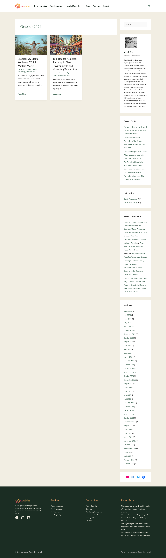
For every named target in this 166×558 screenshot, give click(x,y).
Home (36, 6)
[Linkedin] (28, 517)
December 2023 (130, 368)
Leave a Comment (24, 69)
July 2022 (127, 429)
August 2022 (128, 426)
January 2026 (129, 330)
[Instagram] (127, 477)
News (88, 6)
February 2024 (129, 361)
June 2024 (127, 346)
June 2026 (127, 319)
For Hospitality (56, 515)
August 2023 (128, 384)
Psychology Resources (94, 512)
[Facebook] (143, 477)
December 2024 (130, 334)
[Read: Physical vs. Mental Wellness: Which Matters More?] (31, 44)
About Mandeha (91, 506)
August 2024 (128, 342)
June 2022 (127, 433)
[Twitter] (138, 477)
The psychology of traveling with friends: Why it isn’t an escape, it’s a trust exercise (135, 130)
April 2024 (127, 353)
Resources (97, 6)
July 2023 (127, 387)
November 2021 (130, 441)
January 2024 (129, 365)
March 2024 (128, 357)
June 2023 (127, 391)
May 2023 (127, 395)
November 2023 (130, 372)
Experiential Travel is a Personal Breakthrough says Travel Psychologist (135, 288)
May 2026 (127, 323)
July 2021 (127, 452)
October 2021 (129, 445)
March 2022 (128, 437)
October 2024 (129, 338)
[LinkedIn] (132, 477)
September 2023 (130, 380)
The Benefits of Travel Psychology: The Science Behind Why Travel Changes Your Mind (135, 518)
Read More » (22, 93)
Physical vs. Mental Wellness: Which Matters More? (28, 62)
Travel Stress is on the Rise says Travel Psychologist (134, 246)
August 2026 (128, 311)
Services (89, 509)
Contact (106, 6)
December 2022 (130, 410)
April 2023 (127, 399)
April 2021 (127, 456)
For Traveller (55, 512)
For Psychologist (56, 509)
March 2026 (128, 326)
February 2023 (129, 403)
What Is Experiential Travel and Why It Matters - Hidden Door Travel (135, 281)
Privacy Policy (91, 518)
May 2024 (127, 349)
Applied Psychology (74, 6)
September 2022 (130, 422)
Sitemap (89, 521)
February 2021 (129, 460)
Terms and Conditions (93, 515)
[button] (149, 6)
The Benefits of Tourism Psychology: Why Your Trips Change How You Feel (134, 176)
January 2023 (129, 407)
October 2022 (129, 418)
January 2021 (129, 464)
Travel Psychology (56, 6)
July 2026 (127, 315)
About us (44, 6)
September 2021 (130, 448)
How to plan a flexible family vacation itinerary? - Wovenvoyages (134, 264)
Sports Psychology (131, 199)
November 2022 (130, 414)
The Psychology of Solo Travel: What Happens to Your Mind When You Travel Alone (135, 155)
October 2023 (129, 376)
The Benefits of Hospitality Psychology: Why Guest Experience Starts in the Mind (134, 165)
